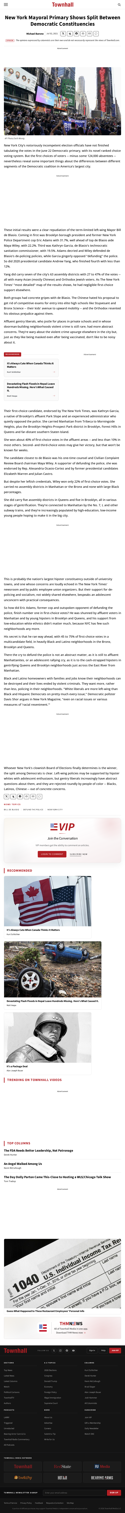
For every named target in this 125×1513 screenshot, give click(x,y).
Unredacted (9, 1428)
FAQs (103, 1350)
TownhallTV (9, 1397)
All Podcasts (9, 1444)
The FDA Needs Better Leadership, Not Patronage (38, 1150)
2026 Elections (50, 1370)
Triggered (8, 1423)
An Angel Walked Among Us (23, 1164)
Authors (7, 1403)
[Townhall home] (15, 1350)
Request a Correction (54, 1503)
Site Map (70, 1503)
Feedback (39, 1503)
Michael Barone (35, 34)
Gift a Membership (93, 1423)
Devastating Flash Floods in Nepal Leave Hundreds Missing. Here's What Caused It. (53, 1001)
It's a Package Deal (17, 1066)
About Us (48, 1417)
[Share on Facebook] (76, 33)
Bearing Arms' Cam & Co (15, 1434)
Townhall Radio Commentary (16, 1439)
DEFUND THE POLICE (33, 809)
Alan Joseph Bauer (15, 1070)
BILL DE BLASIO (11, 809)
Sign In (92, 1350)
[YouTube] (73, 1350)
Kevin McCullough (92, 1381)
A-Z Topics (50, 1363)
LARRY (6, 1417)
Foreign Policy (50, 1392)
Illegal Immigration (52, 1397)
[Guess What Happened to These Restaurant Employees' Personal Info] (62, 1273)
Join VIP (115, 1350)
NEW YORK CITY (55, 809)
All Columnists (91, 1403)
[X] (53, 1350)
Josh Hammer (91, 1397)
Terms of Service (10, 1503)
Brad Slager (90, 1386)
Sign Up (114, 1492)
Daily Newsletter (92, 1428)
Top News (8, 1370)
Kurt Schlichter (13, 934)
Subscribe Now (78, 854)
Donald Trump (50, 1381)
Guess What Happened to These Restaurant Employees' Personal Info (45, 1311)
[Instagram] (60, 1350)
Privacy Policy (26, 1503)
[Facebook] (66, 1350)
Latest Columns (10, 1381)
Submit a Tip (50, 1434)
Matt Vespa (11, 1005)
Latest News (9, 1375)
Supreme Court (51, 1403)
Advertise (48, 1423)
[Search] (119, 4)
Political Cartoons (11, 1392)
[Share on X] (63, 33)
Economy (48, 1386)
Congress (48, 1375)
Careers (47, 1428)
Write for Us (49, 1439)
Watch (6, 1386)
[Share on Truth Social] (70, 33)
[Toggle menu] (6, 4)
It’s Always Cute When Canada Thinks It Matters (33, 930)
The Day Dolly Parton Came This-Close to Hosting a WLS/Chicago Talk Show (57, 1177)
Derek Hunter (90, 1375)
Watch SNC (89, 1434)
